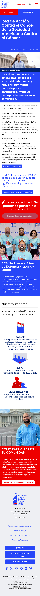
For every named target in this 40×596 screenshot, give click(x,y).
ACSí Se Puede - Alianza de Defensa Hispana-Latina (20, 266)
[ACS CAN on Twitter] (11, 569)
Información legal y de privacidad (20, 588)
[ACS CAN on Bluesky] (30, 569)
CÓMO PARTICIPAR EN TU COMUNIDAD (18, 451)
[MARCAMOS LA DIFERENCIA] (20, 60)
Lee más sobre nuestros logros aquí (16, 192)
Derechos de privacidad (20, 586)
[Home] (5, 4)
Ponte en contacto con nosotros (20, 526)
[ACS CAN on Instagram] (21, 569)
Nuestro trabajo (20, 531)
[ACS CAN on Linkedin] (26, 569)
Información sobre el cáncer (20, 535)
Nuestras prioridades (11, 166)
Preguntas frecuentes (20, 540)
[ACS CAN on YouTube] (16, 569)
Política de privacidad (20, 582)
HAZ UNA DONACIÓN (20, 562)
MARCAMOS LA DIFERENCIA (11, 70)
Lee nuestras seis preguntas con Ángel (17, 482)
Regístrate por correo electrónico (20, 555)
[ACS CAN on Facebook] (7, 569)
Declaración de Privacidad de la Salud (20, 584)
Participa (20, 548)
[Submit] (34, 216)
